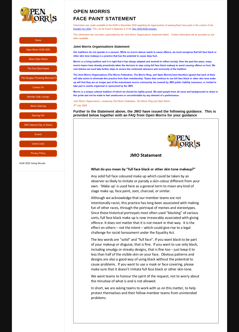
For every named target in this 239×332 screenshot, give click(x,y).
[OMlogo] (38, 15)
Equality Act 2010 (82, 29)
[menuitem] (38, 40)
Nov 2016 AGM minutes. (144, 29)
